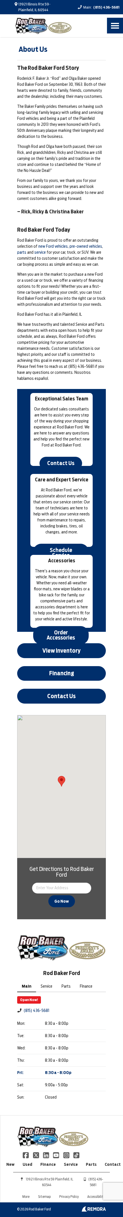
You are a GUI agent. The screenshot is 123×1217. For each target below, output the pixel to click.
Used (27, 1164)
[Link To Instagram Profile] (67, 1155)
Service (71, 1164)
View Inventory (61, 650)
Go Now (61, 901)
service (40, 252)
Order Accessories (61, 635)
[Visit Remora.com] (94, 1210)
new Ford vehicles (53, 246)
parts (21, 252)
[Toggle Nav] (115, 25)
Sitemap (44, 1196)
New (10, 1164)
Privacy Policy (69, 1196)
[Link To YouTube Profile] (56, 1155)
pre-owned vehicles (86, 246)
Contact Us (60, 463)
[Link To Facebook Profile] (26, 1155)
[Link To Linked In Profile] (46, 1155)
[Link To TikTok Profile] (76, 1155)
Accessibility (96, 1196)
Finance (48, 1164)
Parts (91, 1164)
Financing (61, 673)
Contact (113, 1164)
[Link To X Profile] (36, 1155)
